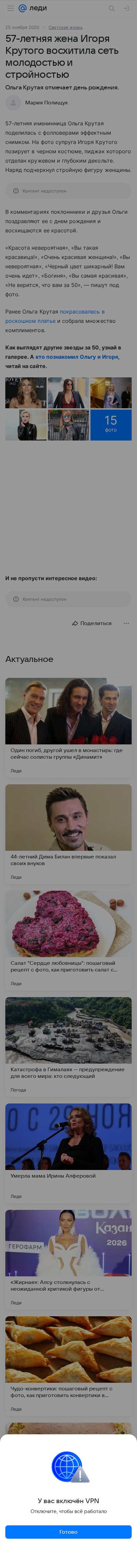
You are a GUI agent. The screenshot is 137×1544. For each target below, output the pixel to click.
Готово (68, 1532)
